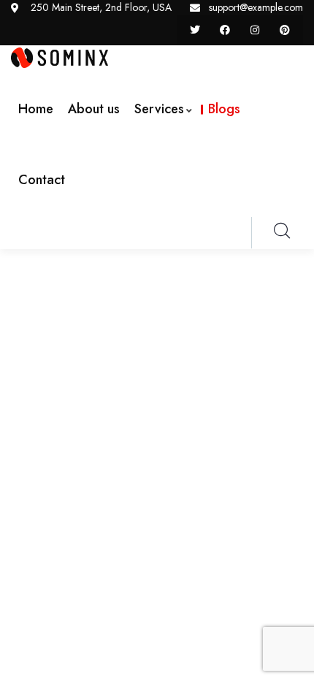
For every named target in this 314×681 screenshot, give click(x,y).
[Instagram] (254, 30)
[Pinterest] (284, 30)
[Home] (59, 58)
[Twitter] (195, 30)
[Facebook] (225, 30)
